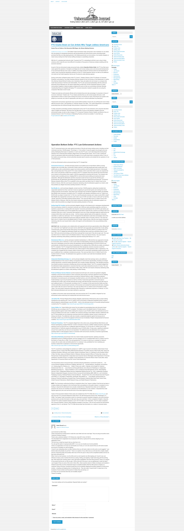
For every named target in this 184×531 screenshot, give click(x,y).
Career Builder (117, 134)
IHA (114, 150)
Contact (58, 1)
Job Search (116, 71)
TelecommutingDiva (118, 170)
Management (116, 78)
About (52, 1)
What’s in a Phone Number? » (102, 417)
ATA (114, 149)
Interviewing (116, 76)
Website (54, 513)
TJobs (115, 141)
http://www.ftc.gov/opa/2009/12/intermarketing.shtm (65, 345)
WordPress (58, 529)
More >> (114, 84)
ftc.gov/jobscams (55, 115)
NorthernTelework (117, 166)
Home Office (88, 27)
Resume (115, 72)
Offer (114, 81)
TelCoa (115, 157)
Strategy (115, 83)
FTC (53, 408)
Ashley (115, 238)
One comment (105, 412)
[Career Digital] (116, 65)
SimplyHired (116, 139)
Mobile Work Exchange (119, 152)
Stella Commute (117, 168)
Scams (56, 408)
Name (54, 505)
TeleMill (115, 171)
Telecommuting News (56, 27)
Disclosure (64, 1)
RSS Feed (121, 214)
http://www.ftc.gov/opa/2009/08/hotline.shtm (68, 319)
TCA (114, 155)
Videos (115, 62)
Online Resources (118, 55)
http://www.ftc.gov (100, 394)
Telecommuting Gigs (119, 56)
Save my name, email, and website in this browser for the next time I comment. (73, 517)
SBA (113, 256)
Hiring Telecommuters (119, 51)
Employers (116, 74)
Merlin (64, 529)
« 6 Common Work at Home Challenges (61, 417)
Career (115, 69)
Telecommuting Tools (119, 60)
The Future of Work (118, 173)
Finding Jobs (79, 27)
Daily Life (116, 46)
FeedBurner (119, 229)
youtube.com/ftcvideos (69, 115)
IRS (112, 257)
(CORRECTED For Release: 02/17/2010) (59, 51)
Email (54, 509)
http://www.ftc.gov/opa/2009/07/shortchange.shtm (80, 304)
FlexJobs (115, 136)
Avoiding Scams (69, 27)
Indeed (115, 138)
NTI (114, 154)
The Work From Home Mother (120, 175)
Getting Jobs (117, 49)
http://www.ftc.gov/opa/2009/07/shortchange (63, 333)
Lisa (114, 241)
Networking (116, 79)
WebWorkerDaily (117, 177)
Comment (55, 485)
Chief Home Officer (118, 165)
